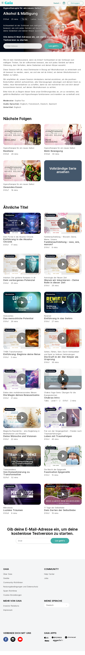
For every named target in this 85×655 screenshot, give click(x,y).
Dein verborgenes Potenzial (19, 280)
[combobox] (56, 605)
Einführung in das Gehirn (58, 318)
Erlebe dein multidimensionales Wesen (20, 392)
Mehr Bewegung (53, 151)
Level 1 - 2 (55, 401)
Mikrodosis (8, 508)
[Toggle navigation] (2, 3)
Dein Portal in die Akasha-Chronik (18, 237)
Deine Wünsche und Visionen (20, 436)
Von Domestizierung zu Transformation (16, 473)
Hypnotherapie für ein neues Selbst (22, 8)
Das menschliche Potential (18, 318)
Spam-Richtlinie (10, 591)
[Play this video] (22, 223)
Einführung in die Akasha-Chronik (18, 240)
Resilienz (8, 151)
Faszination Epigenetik (57, 472)
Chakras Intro (52, 397)
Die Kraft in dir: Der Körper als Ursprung (61, 358)
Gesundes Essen (12, 187)
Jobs (46, 578)
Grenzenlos (8, 316)
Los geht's (53, 46)
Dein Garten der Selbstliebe (60, 510)
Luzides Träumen (13, 510)
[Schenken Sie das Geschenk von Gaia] (64, 3)
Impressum (8, 610)
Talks (46, 401)
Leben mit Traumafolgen (58, 436)
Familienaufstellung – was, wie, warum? (62, 243)
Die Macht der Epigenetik (55, 469)
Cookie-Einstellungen (12, 595)
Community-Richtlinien (13, 582)
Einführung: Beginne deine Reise (21, 354)
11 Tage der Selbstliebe (54, 508)
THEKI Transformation (12, 352)
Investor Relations (11, 606)
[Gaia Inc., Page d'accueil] (9, 2)
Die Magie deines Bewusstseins (21, 395)
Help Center (49, 574)
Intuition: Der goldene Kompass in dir (19, 277)
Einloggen (75, 3)
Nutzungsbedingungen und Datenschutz (20, 587)
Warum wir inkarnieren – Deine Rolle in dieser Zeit (61, 281)
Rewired (47, 316)
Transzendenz (9, 469)
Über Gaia (7, 574)
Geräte (6, 578)
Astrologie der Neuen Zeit (55, 277)
